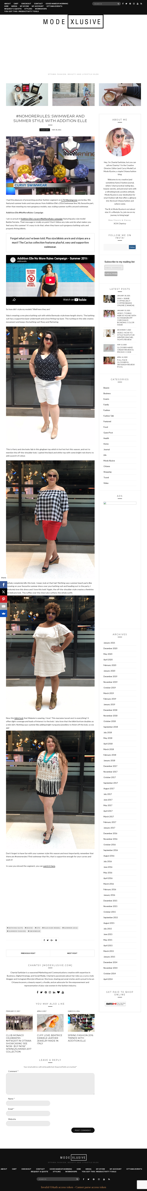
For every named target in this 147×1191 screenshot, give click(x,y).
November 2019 (110, 682)
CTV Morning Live (69, 200)
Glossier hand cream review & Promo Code (125, 349)
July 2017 (108, 794)
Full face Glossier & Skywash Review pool (126, 363)
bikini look (18, 718)
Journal (107, 449)
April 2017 (108, 811)
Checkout (26, 4)
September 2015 (111, 917)
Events (106, 399)
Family (106, 404)
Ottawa (107, 466)
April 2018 (108, 744)
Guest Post (108, 432)
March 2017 (109, 816)
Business (107, 393)
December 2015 (110, 901)
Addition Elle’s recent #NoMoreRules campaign (42, 218)
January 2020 (109, 671)
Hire (6, 6)
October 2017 (110, 777)
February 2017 (110, 822)
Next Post (72, 953)
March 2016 (109, 884)
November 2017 (110, 772)
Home (106, 444)
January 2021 (109, 643)
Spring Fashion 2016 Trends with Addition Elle (80, 1038)
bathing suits (16, 928)
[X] (3, 592)
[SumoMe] (3, 613)
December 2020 (110, 648)
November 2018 (110, 716)
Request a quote (13, 9)
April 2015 (108, 945)
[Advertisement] (73, 51)
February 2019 (110, 699)
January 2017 (109, 828)
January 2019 (109, 704)
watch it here (49, 866)
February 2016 (110, 889)
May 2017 (108, 805)
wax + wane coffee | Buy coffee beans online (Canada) (125, 301)
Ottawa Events (54, 6)
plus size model (52, 928)
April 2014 (108, 979)
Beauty (106, 388)
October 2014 (110, 973)
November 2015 (110, 906)
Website (12, 1119)
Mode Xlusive (109, 461)
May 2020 (108, 654)
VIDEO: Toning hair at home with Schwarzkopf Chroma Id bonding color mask (126, 319)
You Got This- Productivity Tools (21, 11)
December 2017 (110, 766)
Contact (38, 4)
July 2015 (108, 929)
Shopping (107, 472)
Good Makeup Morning (57, 4)
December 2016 (110, 833)
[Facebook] (3, 584)
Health (106, 438)
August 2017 (109, 788)
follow (132, 247)
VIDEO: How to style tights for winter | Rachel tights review (126, 336)
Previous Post (28, 953)
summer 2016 (71, 928)
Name (11, 1098)
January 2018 (109, 760)
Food (106, 427)
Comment (13, 1071)
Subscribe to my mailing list (120, 262)
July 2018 (108, 732)
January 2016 (109, 895)
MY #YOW (24, 6)
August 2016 (109, 856)
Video (106, 483)
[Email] (3, 606)
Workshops (41, 9)
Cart (16, 4)
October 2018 (110, 721)
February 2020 (110, 665)
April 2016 (108, 878)
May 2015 (108, 940)
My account (38, 6)
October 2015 (110, 912)
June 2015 (108, 934)
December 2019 (110, 676)
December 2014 (110, 962)
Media (14, 6)
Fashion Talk (109, 416)
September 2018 (111, 727)
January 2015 (109, 957)
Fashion (45, 130)
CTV (38, 928)
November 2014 (110, 968)
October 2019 (110, 687)
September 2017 (111, 783)
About (7, 4)
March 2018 (109, 749)
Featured (107, 421)
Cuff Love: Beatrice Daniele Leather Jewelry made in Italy (49, 1039)
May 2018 (108, 738)
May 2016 (108, 872)
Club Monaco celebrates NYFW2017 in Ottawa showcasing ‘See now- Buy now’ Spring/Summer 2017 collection (18, 1043)
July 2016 (108, 861)
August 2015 (109, 923)
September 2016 (111, 850)
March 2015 (109, 951)
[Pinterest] (3, 599)
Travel (106, 477)
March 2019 (109, 693)
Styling (28, 9)
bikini (30, 928)
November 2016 (110, 839)
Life (105, 455)
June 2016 (108, 867)
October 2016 (110, 844)
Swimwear (35, 931)
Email (11, 1109)
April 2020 (108, 659)
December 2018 (110, 710)
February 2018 (110, 755)
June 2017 (108, 800)
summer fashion (17, 931)
